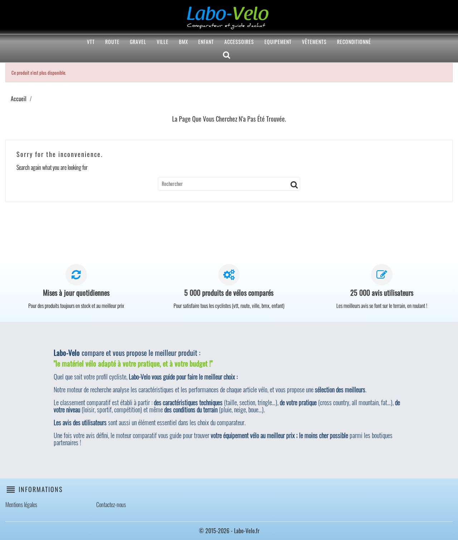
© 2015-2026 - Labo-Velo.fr (229, 530)
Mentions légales (21, 504)
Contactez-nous (111, 504)
